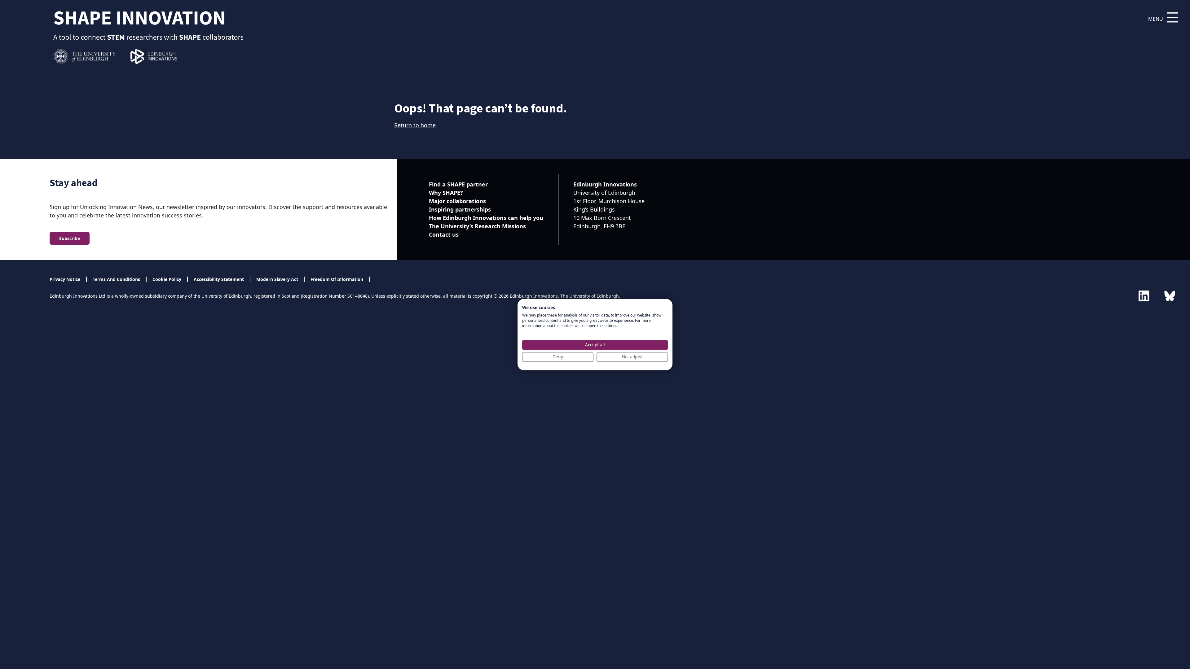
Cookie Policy (166, 279)
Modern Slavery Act (277, 279)
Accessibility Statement (219, 279)
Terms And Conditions (116, 279)
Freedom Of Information (337, 279)
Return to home (415, 125)
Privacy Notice (65, 279)
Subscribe (69, 238)
